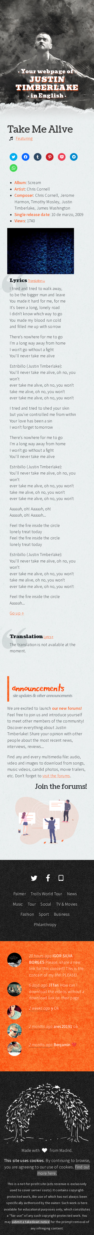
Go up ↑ (17, 613)
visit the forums (56, 775)
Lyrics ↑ (49, 636)
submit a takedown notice (31, 1222)
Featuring (24, 138)
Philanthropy (45, 924)
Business (62, 914)
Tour (32, 904)
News (72, 893)
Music (18, 904)
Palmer (19, 893)
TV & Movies (67, 904)
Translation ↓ (36, 280)
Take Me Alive (40, 129)
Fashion (27, 914)
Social (45, 904)
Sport (44, 914)
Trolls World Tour (46, 893)
